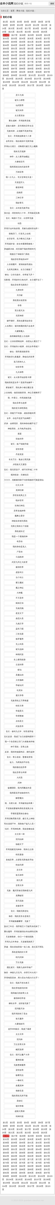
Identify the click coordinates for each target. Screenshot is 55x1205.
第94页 (22, 72)
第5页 (33, 22)
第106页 (28, 79)
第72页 (39, 58)
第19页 (44, 28)
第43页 (47, 42)
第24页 (36, 32)
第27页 (14, 35)
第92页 (6, 72)
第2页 (12, 22)
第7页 (47, 22)
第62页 (6, 55)
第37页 (47, 38)
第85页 (47, 65)
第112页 (33, 82)
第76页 (22, 62)
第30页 (39, 35)
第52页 (22, 48)
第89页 (30, 69)
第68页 (6, 58)
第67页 (47, 55)
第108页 (47, 79)
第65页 (30, 55)
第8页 (5, 25)
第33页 (14, 38)
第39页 (14, 42)
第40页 (22, 42)
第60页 (39, 52)
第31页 (47, 35)
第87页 (14, 69)
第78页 (39, 62)
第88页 (22, 69)
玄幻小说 (30, 11)
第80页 (6, 65)
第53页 (30, 48)
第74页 (6, 62)
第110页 (15, 82)
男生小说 (20, 11)
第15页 (11, 28)
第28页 (22, 35)
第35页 (30, 38)
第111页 (24, 82)
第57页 (14, 52)
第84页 (39, 65)
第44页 (6, 45)
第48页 (39, 45)
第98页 (6, 75)
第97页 (47, 72)
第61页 (47, 52)
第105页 (19, 79)
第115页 (12, 85)
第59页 (30, 52)
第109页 (6, 82)
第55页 (47, 48)
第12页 (36, 25)
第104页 (9, 79)
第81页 (14, 65)
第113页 (42, 82)
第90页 (39, 69)
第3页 (19, 22)
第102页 (41, 75)
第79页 (47, 62)
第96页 (39, 72)
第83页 (30, 65)
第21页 (11, 32)
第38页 (6, 42)
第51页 (14, 48)
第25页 (44, 32)
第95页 (30, 72)
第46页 (22, 45)
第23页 (28, 32)
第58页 (22, 52)
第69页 (14, 58)
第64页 (22, 55)
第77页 (30, 62)
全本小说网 (6, 3)
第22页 (19, 32)
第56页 (6, 52)
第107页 (37, 79)
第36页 (39, 38)
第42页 (39, 42)
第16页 (19, 28)
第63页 (14, 55)
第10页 (20, 25)
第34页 (22, 38)
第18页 (36, 28)
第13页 (44, 25)
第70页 (22, 58)
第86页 (6, 69)
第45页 (14, 45)
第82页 (22, 65)
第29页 (31, 35)
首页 (13, 11)
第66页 (39, 55)
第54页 (39, 48)
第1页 (5, 22)
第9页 (12, 25)
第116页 (21, 85)
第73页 (47, 58)
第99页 (14, 75)
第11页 (28, 25)
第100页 (23, 75)
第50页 (6, 48)
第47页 (30, 45)
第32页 (6, 38)
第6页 (40, 22)
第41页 (30, 42)
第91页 (47, 69)
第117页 (30, 85)
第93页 (14, 72)
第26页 (6, 35)
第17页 (28, 28)
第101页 (32, 75)
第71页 (30, 58)
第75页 (14, 62)
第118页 (39, 85)
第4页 (26, 22)
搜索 (52, 4)
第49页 (47, 45)
